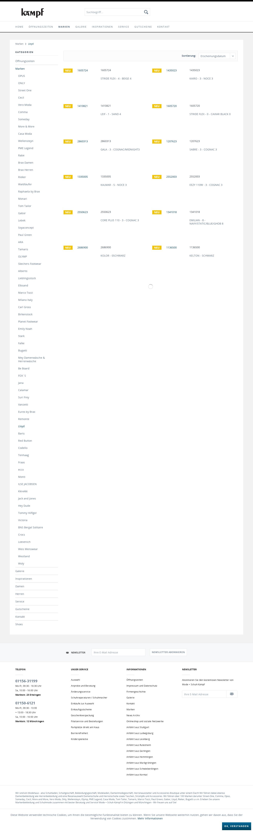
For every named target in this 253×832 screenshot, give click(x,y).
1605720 (194, 105)
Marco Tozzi (25, 292)
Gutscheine (22, 609)
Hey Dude (24, 505)
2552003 (194, 176)
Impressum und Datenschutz (141, 685)
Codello (22, 448)
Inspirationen (23, 578)
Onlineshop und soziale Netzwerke (145, 721)
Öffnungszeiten (25, 61)
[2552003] (170, 187)
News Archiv (133, 715)
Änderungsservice (80, 691)
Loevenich (24, 542)
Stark (21, 336)
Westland (24, 556)
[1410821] (81, 116)
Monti (21, 477)
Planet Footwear (28, 321)
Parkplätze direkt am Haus (85, 727)
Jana (21, 383)
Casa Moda (25, 133)
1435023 (194, 70)
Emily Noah (25, 329)
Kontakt (20, 616)
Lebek (21, 220)
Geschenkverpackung (82, 715)
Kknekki (23, 491)
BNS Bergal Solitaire (30, 527)
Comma (23, 112)
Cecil (21, 97)
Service (19, 601)
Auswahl (75, 679)
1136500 (194, 247)
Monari (22, 198)
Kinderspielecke (79, 739)
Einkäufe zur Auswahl (82, 703)
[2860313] (81, 152)
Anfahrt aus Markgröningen (141, 762)
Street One (24, 90)
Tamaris (23, 249)
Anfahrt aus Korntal (136, 774)
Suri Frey (23, 397)
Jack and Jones (27, 498)
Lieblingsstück (27, 278)
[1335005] (81, 187)
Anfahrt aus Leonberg (138, 739)
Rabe (21, 155)
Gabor (22, 213)
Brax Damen (25, 162)
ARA (20, 242)
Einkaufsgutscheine (81, 709)
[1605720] (170, 116)
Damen (19, 586)
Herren (19, 594)
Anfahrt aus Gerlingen (138, 751)
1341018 (194, 212)
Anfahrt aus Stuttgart (137, 727)
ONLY (21, 83)
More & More (26, 126)
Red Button (25, 440)
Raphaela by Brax (29, 191)
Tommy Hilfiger (27, 513)
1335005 (106, 176)
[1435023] (170, 81)
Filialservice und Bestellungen (87, 721)
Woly (21, 563)
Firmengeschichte (136, 691)
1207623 (194, 141)
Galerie (19, 571)
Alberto (22, 271)
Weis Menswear (28, 549)
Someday (23, 119)
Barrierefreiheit (79, 733)
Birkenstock (25, 314)
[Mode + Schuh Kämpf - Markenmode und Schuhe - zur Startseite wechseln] (32, 13)
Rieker (22, 177)
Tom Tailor (24, 206)
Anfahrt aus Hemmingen (139, 756)
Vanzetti (23, 404)
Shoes (19, 624)
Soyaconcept (26, 227)
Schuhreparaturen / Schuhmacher (89, 697)
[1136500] (170, 258)
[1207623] (170, 152)
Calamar (23, 390)
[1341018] (170, 222)
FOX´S (22, 375)
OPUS (21, 76)
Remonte (23, 419)
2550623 (106, 212)
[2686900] (81, 258)
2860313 (106, 141)
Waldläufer (25, 184)
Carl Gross (24, 307)
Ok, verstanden (236, 826)
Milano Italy (25, 300)
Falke (21, 343)
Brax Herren (25, 170)
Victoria (22, 520)
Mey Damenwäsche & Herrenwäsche (31, 359)
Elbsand (23, 285)
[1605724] (81, 81)
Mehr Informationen (150, 818)
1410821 (106, 105)
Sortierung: (189, 55)
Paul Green (25, 235)
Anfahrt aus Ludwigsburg (139, 733)
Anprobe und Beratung (83, 685)
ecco (21, 469)
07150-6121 (25, 703)
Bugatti (22, 350)
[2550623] (81, 222)
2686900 (106, 247)
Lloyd (21, 426)
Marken (20, 68)
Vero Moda (24, 105)
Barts (21, 433)
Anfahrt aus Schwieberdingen (142, 768)
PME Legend (25, 148)
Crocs (21, 534)
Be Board (23, 368)
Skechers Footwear (29, 263)
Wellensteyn (25, 141)
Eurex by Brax (26, 411)
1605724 (106, 70)
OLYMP (22, 256)
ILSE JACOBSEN (27, 484)
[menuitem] (117, 12)
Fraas (21, 462)
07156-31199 (26, 681)
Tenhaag (23, 455)
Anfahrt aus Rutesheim (138, 745)
